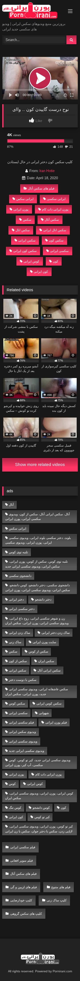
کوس (12, 784)
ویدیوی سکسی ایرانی (23, 741)
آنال (11, 504)
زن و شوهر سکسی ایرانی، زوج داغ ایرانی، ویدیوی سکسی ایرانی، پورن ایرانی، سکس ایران (37, 621)
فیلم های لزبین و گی (23, 887)
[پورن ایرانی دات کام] (32, 11)
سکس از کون (18, 661)
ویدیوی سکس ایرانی (22, 732)
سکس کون (56, 240)
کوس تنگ (15, 807)
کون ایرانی (41, 271)
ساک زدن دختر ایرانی (56, 632)
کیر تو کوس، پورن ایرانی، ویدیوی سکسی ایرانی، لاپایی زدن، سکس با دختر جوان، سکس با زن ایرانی (39, 829)
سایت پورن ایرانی (44, 642)
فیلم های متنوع (60, 887)
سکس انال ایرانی (54, 230)
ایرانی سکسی (56, 199)
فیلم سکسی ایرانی (21, 722)
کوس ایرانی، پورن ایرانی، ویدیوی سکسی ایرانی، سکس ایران (39, 796)
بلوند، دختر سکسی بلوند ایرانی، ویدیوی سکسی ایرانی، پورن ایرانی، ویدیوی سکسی (38, 540)
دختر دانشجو (43, 599)
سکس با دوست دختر (22, 680)
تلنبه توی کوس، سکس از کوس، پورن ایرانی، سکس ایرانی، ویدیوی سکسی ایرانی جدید (36, 564)
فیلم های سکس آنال (41, 188)
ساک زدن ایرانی (19, 632)
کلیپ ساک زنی (57, 900)
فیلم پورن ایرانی (56, 722)
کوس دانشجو (41, 807)
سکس (27, 219)
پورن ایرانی (20, 209)
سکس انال (23, 230)
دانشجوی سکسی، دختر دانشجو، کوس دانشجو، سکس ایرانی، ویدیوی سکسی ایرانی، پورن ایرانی (37, 587)
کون (55, 261)
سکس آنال (52, 219)
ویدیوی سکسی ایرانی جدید (26, 750)
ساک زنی (15, 642)
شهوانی (44, 713)
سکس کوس (17, 703)
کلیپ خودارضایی (21, 900)
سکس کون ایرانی (25, 251)
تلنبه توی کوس (18, 552)
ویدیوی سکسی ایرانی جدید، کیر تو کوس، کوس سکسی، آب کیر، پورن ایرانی (38, 762)
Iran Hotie (47, 171)
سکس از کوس (38, 651)
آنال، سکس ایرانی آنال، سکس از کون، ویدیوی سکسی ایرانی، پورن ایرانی (37, 516)
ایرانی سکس (25, 199)
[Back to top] (66, 967)
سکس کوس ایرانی (49, 703)
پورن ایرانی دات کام (55, 209)
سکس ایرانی (27, 240)
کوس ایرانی (31, 261)
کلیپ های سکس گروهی (26, 913)
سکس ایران (46, 661)
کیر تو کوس (42, 817)
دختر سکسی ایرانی (21, 609)
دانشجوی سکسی (20, 576)
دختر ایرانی (16, 599)
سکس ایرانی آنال (49, 670)
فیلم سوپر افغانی (21, 860)
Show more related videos (40, 464)
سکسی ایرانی (59, 251)
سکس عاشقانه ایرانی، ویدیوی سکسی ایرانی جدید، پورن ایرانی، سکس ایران (36, 691)
